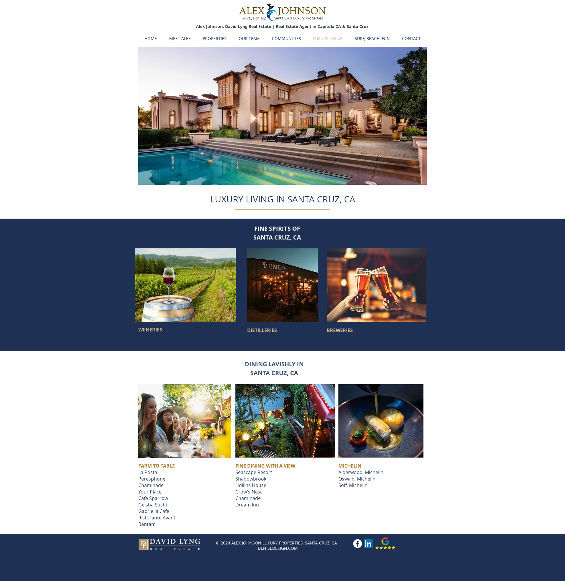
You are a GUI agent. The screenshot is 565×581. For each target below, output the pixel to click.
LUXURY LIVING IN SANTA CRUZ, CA (282, 199)
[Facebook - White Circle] (357, 543)
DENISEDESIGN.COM (278, 548)
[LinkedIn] (368, 543)
